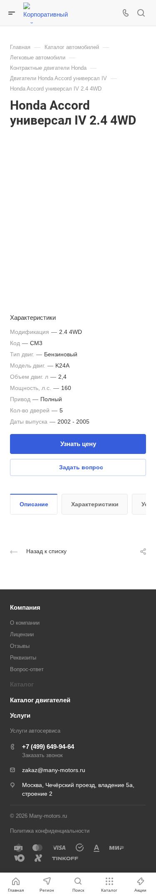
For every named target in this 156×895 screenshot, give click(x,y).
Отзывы (20, 646)
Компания (25, 607)
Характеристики (95, 504)
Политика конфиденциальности (49, 831)
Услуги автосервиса (35, 731)
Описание (34, 504)
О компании (25, 623)
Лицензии (22, 634)
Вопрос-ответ (27, 669)
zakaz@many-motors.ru (53, 770)
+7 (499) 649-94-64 (48, 746)
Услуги (20, 715)
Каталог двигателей (40, 700)
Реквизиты (23, 658)
